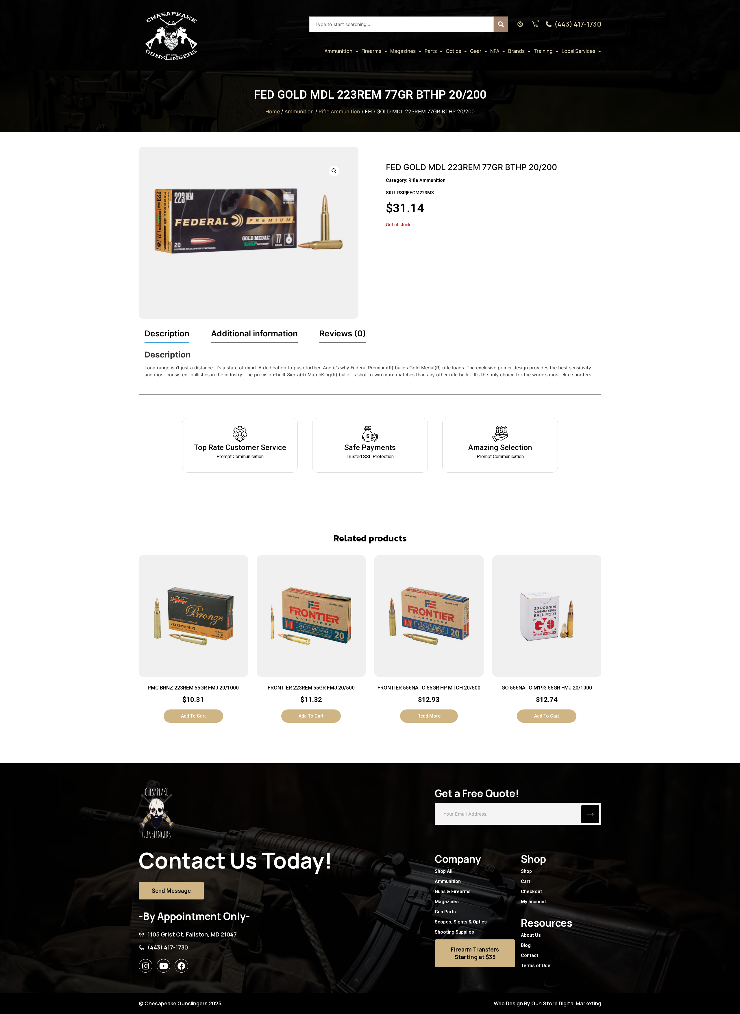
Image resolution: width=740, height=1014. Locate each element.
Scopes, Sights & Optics (461, 922)
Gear (475, 51)
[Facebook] (181, 966)
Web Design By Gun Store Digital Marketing (547, 1003)
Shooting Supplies (454, 932)
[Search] (501, 24)
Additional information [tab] (254, 333)
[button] (334, 171)
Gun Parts (445, 912)
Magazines (403, 51)
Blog (526, 945)
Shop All (443, 871)
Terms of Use (535, 965)
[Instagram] (145, 966)
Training (543, 51)
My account (533, 901)
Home (272, 111)
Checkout (531, 891)
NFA (494, 51)
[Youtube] (163, 966)
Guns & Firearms (453, 891)
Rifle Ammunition (339, 111)
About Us (531, 935)
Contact (529, 955)
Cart (525, 881)
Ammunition (338, 51)
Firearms (371, 51)
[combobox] (401, 24)
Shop (526, 871)
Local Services (578, 51)
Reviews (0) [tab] (342, 333)
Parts (431, 51)
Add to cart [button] (193, 716)
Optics (453, 51)
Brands (516, 51)
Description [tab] (167, 333)
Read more (429, 716)
